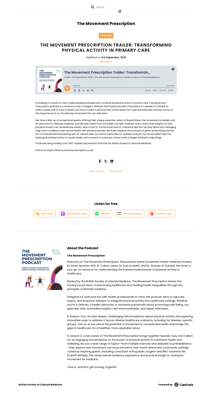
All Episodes (115, 171)
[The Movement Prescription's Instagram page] (119, 11)
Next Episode (97, 171)
